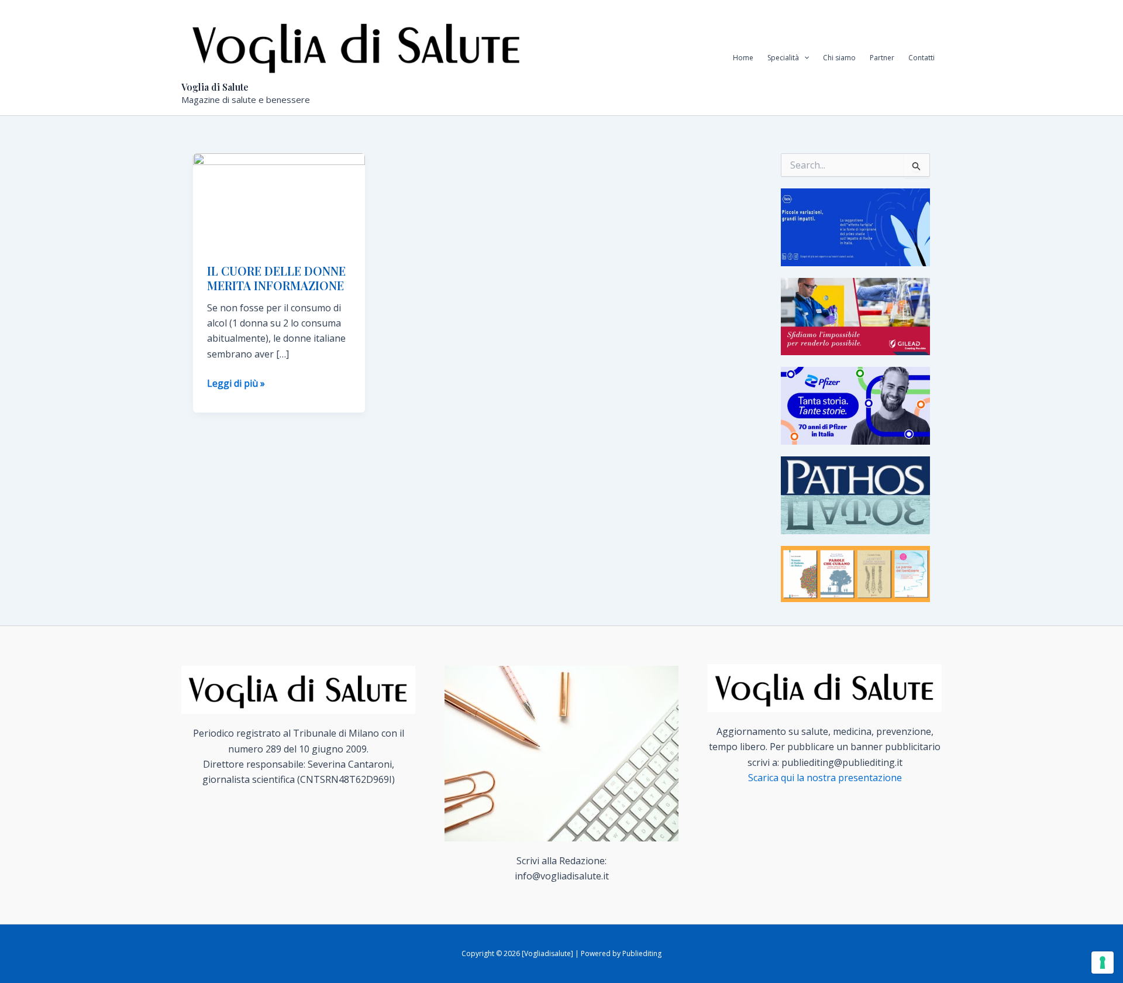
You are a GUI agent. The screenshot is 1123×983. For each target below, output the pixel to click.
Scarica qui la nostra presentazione (825, 777)
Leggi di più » (236, 383)
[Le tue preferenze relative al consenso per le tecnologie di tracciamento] (1102, 962)
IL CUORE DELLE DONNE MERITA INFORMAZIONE (276, 278)
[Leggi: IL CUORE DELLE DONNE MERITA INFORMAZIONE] (279, 200)
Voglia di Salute (215, 87)
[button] (804, 58)
